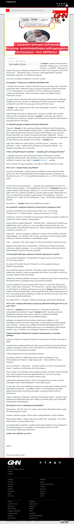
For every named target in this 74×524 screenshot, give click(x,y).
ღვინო (31, 511)
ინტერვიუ (10, 486)
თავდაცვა (42, 486)
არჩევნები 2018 (33, 518)
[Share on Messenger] (17, 61)
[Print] (24, 61)
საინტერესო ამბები (13, 513)
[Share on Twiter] (19, 61)
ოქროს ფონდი (12, 518)
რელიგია (42, 491)
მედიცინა (42, 493)
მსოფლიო (43, 479)
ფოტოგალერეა (12, 508)
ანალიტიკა (10, 484)
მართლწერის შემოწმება (35, 515)
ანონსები (10, 501)
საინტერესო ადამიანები (14, 511)
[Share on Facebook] (15, 61)
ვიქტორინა (32, 506)
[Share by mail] (22, 61)
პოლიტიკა (10, 479)
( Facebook (39, 160)
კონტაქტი (10, 473)
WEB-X (33, 521)
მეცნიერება (32, 501)
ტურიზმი (31, 508)
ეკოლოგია (43, 489)
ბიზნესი (9, 493)
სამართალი (11, 496)
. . (12, 446)
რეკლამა (10, 471)
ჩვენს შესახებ (11, 467)
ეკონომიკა (10, 481)
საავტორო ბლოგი (13, 504)
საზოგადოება (11, 491)
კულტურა (10, 489)
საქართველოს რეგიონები (47, 484)
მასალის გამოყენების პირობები (16, 455)
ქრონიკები (10, 515)
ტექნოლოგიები (33, 504)
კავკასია (42, 481)
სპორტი (42, 496)
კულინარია (32, 513)
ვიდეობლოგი (11, 506)
